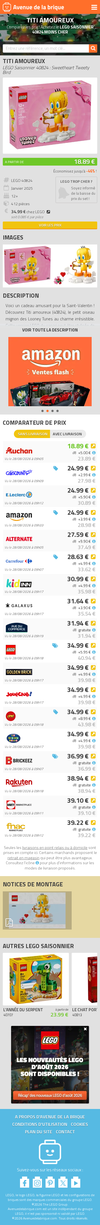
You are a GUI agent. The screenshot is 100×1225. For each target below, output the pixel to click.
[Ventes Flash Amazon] (50, 371)
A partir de (14, 161)
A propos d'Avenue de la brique (50, 1116)
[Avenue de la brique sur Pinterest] (50, 1180)
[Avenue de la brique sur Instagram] (37, 1180)
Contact (65, 1131)
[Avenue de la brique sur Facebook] (25, 1180)
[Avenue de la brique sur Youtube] (76, 1180)
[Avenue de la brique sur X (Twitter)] (63, 1180)
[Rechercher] (93, 48)
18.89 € (84, 161)
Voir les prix (50, 225)
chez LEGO (28, 212)
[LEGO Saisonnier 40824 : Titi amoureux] (50, 148)
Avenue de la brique (33, 7)
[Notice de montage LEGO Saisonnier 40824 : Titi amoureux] (37, 910)
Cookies (79, 1124)
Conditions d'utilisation (39, 1124)
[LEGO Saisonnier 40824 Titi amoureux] (27, 283)
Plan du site (38, 1131)
